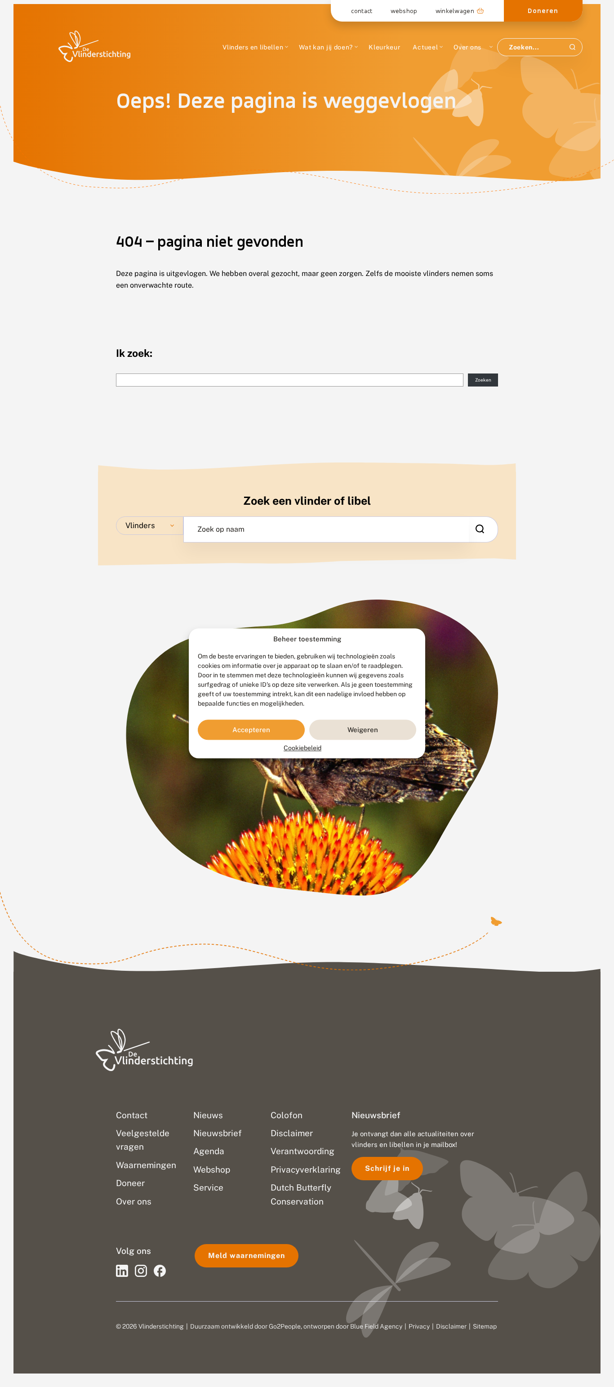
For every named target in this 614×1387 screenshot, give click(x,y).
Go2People (285, 1326)
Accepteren (251, 730)
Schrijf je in (387, 1168)
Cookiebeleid (302, 748)
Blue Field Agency (376, 1326)
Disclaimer (451, 1326)
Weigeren (362, 730)
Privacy (419, 1326)
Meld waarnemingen (246, 1255)
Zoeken (483, 379)
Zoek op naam (221, 529)
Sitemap (485, 1326)
